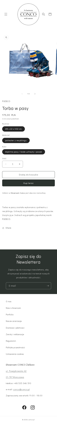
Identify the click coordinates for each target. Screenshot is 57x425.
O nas (9, 301)
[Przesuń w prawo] (35, 94)
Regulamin (11, 340)
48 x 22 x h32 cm (13, 128)
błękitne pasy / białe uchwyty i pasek (23, 151)
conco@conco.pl (21, 389)
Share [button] (8, 227)
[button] (6, 14)
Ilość (4, 158)
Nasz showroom (13, 308)
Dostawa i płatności (15, 327)
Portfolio (9, 314)
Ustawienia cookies (15, 354)
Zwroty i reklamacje (15, 334)
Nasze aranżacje (14, 321)
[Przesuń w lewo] (22, 94)
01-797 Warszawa (15, 377)
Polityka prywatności (15, 347)
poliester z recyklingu (16, 140)
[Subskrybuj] (48, 285)
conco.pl (31, 419)
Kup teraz (29, 183)
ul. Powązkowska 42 (16, 370)
